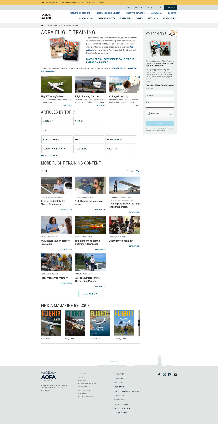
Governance (82, 387)
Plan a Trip (125, 18)
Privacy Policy (119, 395)
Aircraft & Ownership (135, 13)
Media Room (118, 378)
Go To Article (66, 209)
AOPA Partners (83, 393)
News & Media (86, 18)
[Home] (43, 25)
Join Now (170, 8)
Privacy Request (120, 413)
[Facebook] (159, 375)
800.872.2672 (45, 391)
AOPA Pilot (118, 68)
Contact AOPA (119, 374)
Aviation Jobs (119, 400)
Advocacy (153, 18)
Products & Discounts (80, 13)
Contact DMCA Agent (122, 408)
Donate (149, 8)
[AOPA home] (46, 19)
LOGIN (158, 8)
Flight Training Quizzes (87, 96)
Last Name (149, 95)
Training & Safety (106, 18)
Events (139, 18)
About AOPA (156, 13)
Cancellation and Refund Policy (127, 391)
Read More (67, 105)
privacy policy (161, 128)
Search (173, 13)
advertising (118, 382)
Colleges (135, 105)
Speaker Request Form (86, 397)
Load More (89, 294)
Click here (100, 2)
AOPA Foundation (134, 8)
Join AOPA (81, 377)
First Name (149, 89)
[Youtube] (175, 375)
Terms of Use (119, 387)
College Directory (118, 96)
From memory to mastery (54, 278)
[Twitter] (165, 375)
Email (147, 102)
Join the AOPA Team (84, 390)
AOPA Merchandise (121, 404)
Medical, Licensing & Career (108, 13)
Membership (169, 18)
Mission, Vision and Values (87, 383)
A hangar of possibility (121, 240)
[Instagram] (170, 375)
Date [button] (42, 171)
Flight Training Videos (52, 96)
